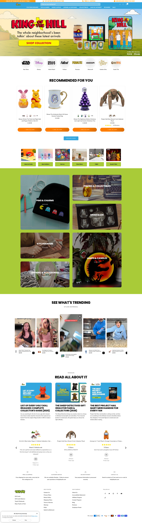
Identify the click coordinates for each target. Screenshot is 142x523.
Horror (62, 164)
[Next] (125, 447)
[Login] (120, 4)
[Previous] (16, 447)
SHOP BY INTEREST (96, 7)
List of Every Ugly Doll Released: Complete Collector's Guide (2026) (35, 408)
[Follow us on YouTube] (121, 494)
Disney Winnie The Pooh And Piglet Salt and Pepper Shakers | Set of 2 (30, 120)
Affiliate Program (77, 497)
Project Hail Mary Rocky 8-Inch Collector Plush (112, 120)
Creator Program (76, 500)
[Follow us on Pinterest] (117, 494)
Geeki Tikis (113, 164)
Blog (73, 502)
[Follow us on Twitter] (109, 494)
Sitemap (46, 505)
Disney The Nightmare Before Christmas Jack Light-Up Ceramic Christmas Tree (85, 120)
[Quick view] (41, 89)
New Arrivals (28, 164)
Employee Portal (76, 507)
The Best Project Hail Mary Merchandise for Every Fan (104, 408)
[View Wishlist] (123, 4)
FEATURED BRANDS (32, 7)
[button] (126, 4)
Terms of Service (48, 502)
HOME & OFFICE (56, 7)
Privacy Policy (47, 495)
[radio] (23, 115)
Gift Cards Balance (20, 499)
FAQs (45, 507)
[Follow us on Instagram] (113, 494)
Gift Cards (17, 496)
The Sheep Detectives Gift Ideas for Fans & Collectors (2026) (70, 408)
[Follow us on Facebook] (105, 494)
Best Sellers (45, 164)
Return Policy (47, 497)
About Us (74, 492)
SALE (114, 7)
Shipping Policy (48, 500)
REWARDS (107, 7)
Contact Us (47, 492)
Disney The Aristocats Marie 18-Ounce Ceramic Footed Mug (57, 115)
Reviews (74, 505)
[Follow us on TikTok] (105, 498)
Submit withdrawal (49, 510)
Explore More (71, 138)
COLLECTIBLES (83, 7)
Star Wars (79, 164)
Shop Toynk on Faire (20, 504)
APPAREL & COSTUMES (70, 7)
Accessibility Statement (78, 495)
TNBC (96, 164)
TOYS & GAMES (45, 7)
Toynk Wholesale (19, 501)
